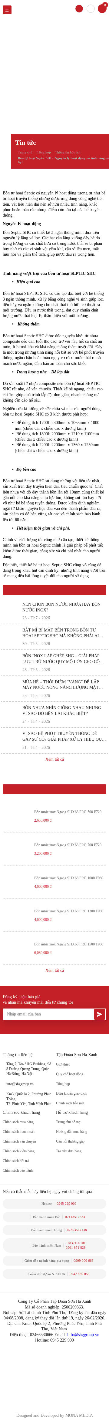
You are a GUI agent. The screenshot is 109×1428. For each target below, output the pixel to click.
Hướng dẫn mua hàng (71, 1132)
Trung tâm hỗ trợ (68, 1122)
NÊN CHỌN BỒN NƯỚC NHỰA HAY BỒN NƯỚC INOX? (61, 607)
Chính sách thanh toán (19, 1132)
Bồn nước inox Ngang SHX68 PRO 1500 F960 (68, 944)
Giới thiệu (63, 1064)
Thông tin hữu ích (68, 152)
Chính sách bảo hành (18, 1171)
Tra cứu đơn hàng (68, 1151)
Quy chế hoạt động (69, 1074)
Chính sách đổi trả (16, 1161)
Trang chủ (25, 152)
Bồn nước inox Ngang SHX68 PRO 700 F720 (67, 845)
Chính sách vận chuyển (19, 1141)
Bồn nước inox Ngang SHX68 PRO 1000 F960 (68, 878)
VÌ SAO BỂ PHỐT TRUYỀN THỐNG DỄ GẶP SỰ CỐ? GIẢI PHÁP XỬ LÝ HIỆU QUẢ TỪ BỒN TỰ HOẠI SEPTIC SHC (63, 737)
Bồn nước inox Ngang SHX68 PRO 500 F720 (67, 812)
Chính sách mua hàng (18, 1122)
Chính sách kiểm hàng (19, 1151)
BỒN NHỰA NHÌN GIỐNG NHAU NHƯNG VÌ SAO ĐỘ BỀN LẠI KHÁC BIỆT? (61, 711)
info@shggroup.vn (83, 1334)
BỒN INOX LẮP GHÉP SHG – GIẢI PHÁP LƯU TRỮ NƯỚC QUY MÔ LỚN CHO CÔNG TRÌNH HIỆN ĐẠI (64, 659)
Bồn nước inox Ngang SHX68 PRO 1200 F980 (68, 911)
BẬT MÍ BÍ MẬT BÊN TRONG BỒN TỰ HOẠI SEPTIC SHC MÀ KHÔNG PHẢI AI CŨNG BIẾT (60, 633)
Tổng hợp (44, 152)
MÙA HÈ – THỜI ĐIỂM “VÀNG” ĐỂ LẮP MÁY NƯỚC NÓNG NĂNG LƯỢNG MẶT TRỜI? (60, 685)
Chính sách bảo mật (70, 1103)
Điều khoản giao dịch (71, 1094)
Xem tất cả (54, 759)
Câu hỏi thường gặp (70, 1141)
